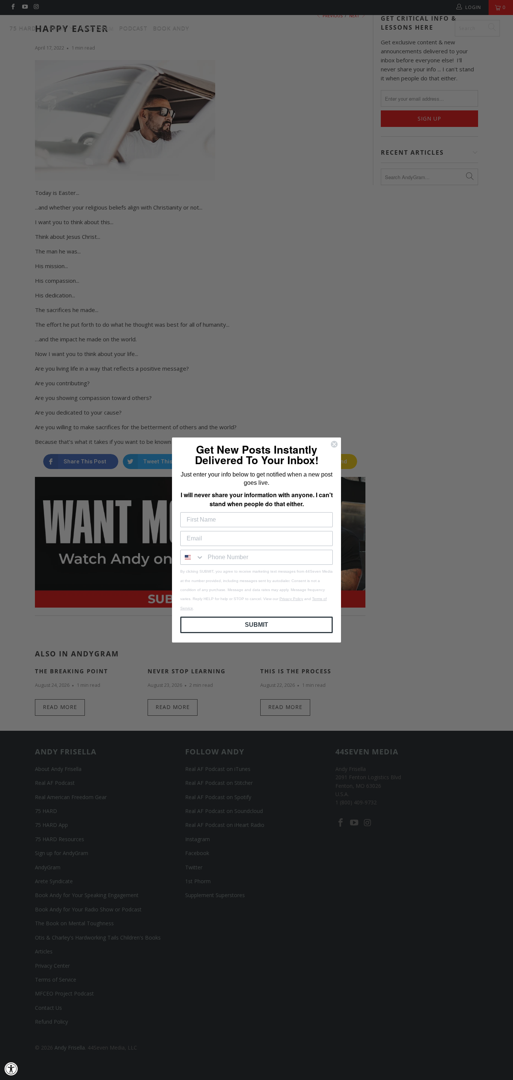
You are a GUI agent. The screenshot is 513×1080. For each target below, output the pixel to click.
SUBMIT (256, 624)
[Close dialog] (334, 444)
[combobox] (192, 557)
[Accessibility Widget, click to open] (11, 1068)
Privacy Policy (291, 599)
